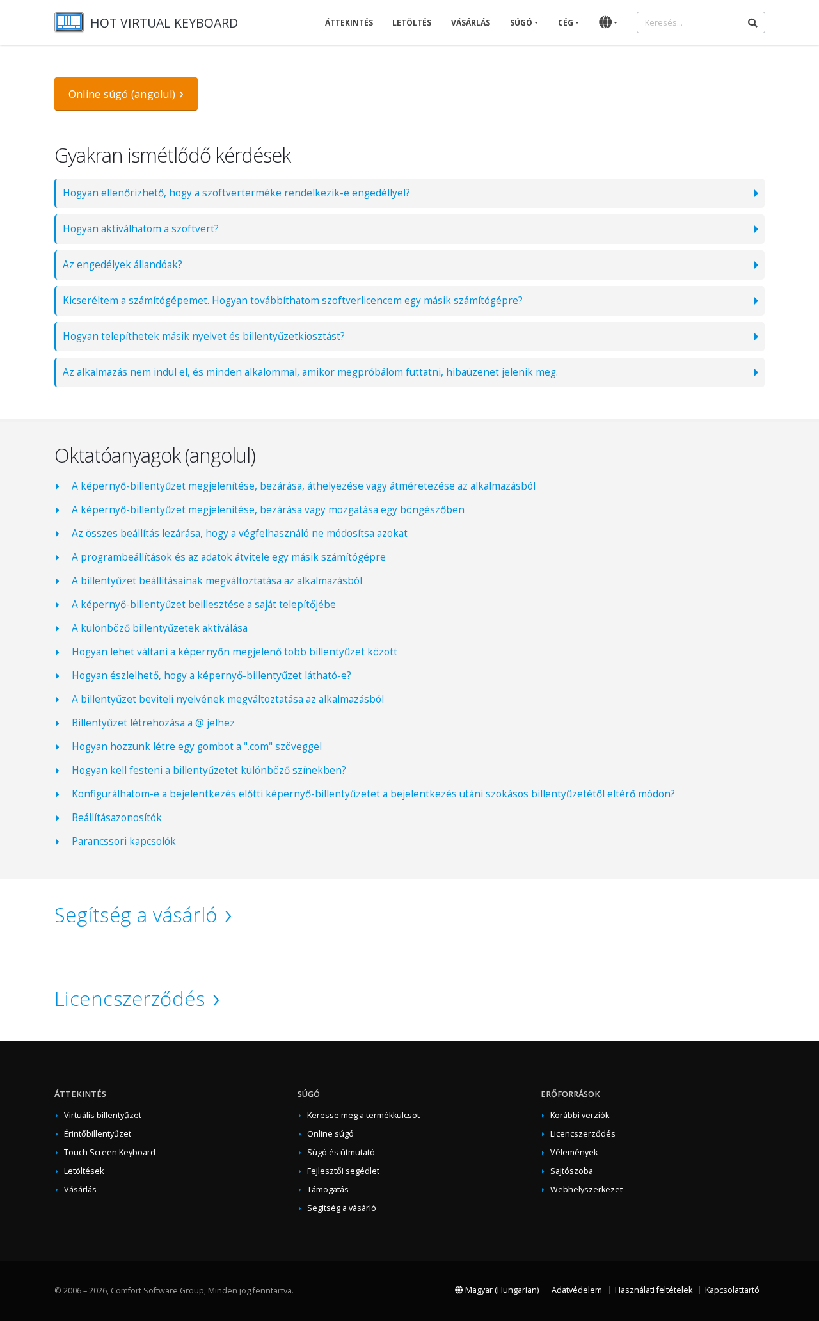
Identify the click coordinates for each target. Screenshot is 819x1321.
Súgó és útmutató (341, 1152)
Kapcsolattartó (732, 1290)
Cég (565, 22)
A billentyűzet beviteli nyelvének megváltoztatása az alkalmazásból (228, 699)
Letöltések (84, 1170)
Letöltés (411, 22)
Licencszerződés (129, 998)
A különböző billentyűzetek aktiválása (160, 628)
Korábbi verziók (579, 1115)
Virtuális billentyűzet (102, 1115)
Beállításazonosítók (117, 817)
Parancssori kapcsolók (124, 841)
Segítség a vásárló (136, 914)
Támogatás (328, 1189)
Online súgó (330, 1133)
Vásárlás (470, 22)
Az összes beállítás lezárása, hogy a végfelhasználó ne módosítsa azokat (240, 533)
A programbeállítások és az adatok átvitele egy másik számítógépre (229, 557)
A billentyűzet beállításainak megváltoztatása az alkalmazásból (217, 581)
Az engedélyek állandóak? (122, 264)
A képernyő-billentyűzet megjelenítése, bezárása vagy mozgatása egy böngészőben (268, 509)
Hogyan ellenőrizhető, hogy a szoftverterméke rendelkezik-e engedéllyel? (236, 193)
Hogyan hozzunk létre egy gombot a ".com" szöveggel (197, 746)
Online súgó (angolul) (121, 94)
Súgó (521, 22)
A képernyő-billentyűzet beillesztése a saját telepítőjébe (204, 604)
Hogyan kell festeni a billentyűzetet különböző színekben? (209, 770)
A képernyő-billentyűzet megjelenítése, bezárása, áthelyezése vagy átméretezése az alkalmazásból (304, 486)
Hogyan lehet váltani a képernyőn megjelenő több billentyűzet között (234, 652)
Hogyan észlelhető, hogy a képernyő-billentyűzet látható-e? (211, 675)
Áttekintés (349, 22)
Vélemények (574, 1152)
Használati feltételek (653, 1290)
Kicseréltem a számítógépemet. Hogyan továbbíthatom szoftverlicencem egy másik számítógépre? (293, 300)
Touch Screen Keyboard (109, 1152)
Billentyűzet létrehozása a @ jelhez (153, 723)
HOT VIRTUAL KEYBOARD (164, 22)
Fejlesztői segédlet (343, 1170)
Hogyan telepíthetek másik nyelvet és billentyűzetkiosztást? (204, 336)
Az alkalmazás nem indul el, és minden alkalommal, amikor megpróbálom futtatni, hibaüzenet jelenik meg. (310, 372)
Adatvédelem (577, 1290)
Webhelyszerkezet (586, 1189)
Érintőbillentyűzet (97, 1133)
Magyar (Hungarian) (501, 1290)
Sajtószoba (571, 1170)
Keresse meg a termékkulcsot (363, 1115)
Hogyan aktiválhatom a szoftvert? (141, 229)
